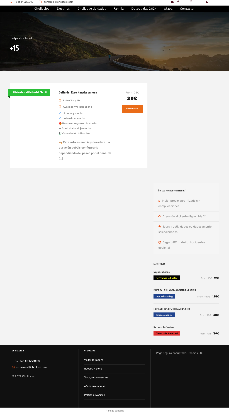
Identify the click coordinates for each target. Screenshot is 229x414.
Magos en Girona (162, 272)
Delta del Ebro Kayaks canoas (78, 92)
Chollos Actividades (91, 9)
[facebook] (178, 1)
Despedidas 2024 (144, 9)
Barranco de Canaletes (164, 327)
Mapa (168, 9)
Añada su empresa (94, 386)
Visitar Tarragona (93, 359)
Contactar (187, 9)
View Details (132, 109)
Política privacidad (94, 394)
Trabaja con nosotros (96, 377)
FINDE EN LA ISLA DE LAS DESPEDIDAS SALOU (175, 290)
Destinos (63, 9)
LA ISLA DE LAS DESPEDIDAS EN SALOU (172, 309)
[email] (172, 1)
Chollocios (41, 9)
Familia (118, 9)
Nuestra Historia (93, 368)
